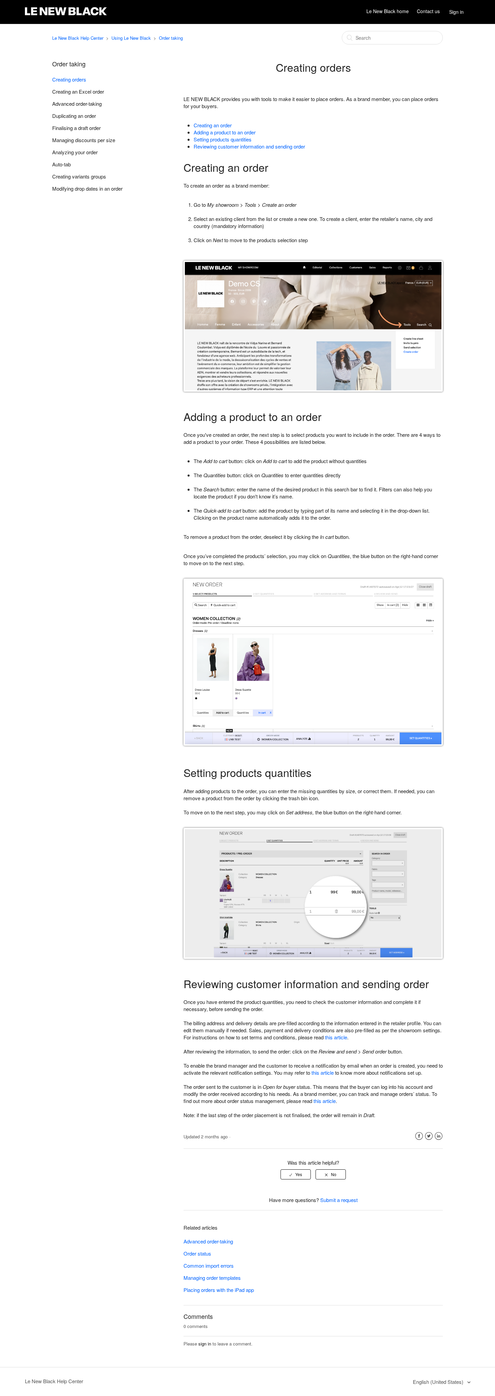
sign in (204, 1343)
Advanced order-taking (77, 103)
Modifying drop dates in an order (87, 188)
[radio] (295, 1174)
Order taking (171, 38)
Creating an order (213, 125)
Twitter (429, 1136)
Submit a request (339, 1199)
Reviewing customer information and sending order (249, 146)
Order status (197, 1253)
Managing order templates (212, 1277)
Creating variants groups (79, 176)
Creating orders (69, 79)
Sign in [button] (456, 11)
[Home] (66, 15)
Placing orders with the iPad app (219, 1289)
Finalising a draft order (76, 127)
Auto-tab (61, 164)
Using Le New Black (131, 38)
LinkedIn (438, 1136)
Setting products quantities (223, 139)
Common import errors (209, 1265)
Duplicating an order (74, 115)
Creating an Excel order (78, 91)
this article (336, 1037)
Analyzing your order (75, 152)
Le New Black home (387, 11)
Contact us (428, 11)
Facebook (419, 1136)
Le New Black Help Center (77, 38)
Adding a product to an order (225, 132)
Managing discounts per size (83, 139)
